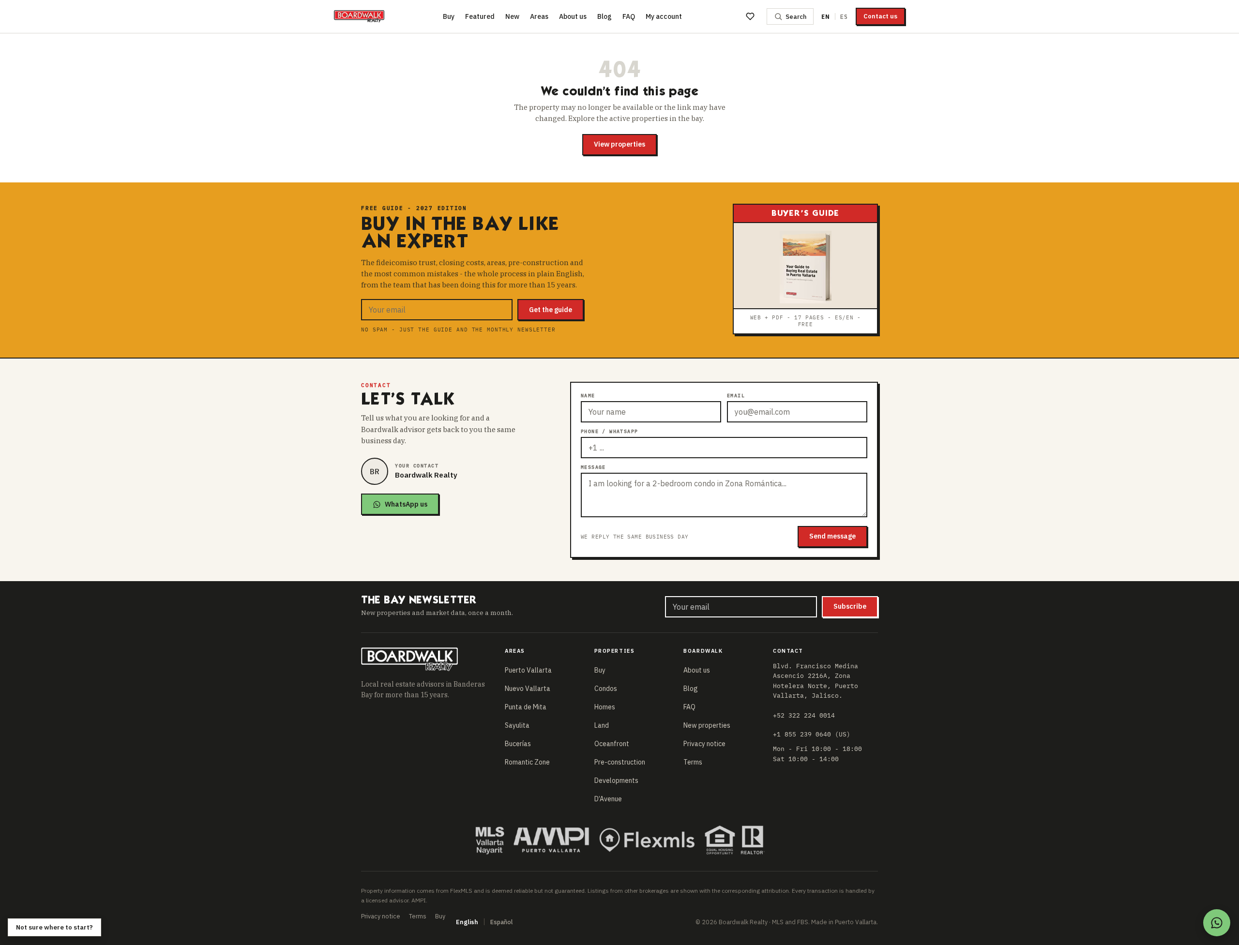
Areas (539, 16)
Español (501, 922)
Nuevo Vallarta (527, 688)
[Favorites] (750, 16)
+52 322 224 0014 (804, 715)
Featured (480, 16)
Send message (832, 536)
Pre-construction (619, 762)
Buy (448, 16)
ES (844, 16)
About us (573, 16)
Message (593, 467)
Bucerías (518, 743)
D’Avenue (608, 799)
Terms (692, 762)
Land (601, 725)
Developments (616, 780)
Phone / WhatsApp (609, 431)
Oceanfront (611, 743)
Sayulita (517, 725)
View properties (619, 144)
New (512, 16)
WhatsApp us (406, 504)
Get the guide (550, 309)
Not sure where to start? (54, 927)
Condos (605, 688)
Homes (604, 707)
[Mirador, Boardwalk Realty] (359, 16)
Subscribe (849, 606)
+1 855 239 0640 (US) (811, 734)
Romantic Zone (527, 762)
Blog (604, 16)
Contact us (880, 16)
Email (736, 395)
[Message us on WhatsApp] (1216, 922)
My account (664, 16)
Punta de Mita (525, 707)
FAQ (628, 16)
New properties (706, 725)
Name (588, 395)
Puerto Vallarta (528, 670)
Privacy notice (704, 743)
